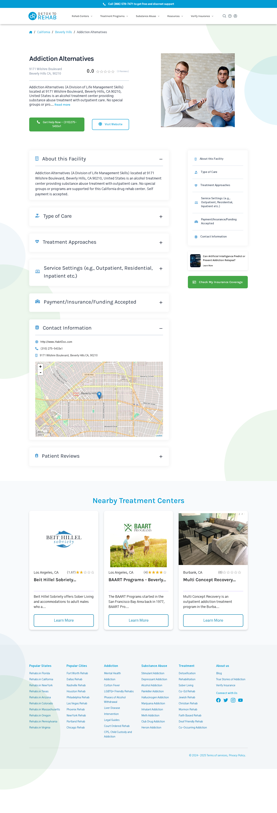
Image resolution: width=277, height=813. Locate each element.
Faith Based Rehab (190, 715)
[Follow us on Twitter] (225, 700)
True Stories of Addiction (230, 679)
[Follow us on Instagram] (233, 700)
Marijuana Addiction (153, 703)
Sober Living (186, 685)
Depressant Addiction (154, 679)
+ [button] (40, 366)
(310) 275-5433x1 (52, 348)
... (60, 104)
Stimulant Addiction (152, 673)
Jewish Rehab (187, 697)
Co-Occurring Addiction (193, 727)
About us (222, 665)
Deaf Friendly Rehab (191, 721)
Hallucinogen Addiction (155, 697)
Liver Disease (112, 708)
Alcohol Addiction (151, 685)
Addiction (111, 665)
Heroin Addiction (151, 727)
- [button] (40, 372)
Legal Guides (111, 720)
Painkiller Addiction (152, 691)
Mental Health (112, 673)
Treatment (186, 665)
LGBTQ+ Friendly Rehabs (119, 691)
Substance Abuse (154, 665)
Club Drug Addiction (153, 721)
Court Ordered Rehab (117, 726)
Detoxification (187, 673)
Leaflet (159, 435)
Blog (219, 673)
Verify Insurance (225, 685)
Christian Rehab (188, 703)
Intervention (111, 714)
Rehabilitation (187, 679)
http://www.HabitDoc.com (56, 342)
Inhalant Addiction (152, 709)
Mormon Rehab (188, 709)
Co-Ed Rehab (187, 691)
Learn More (64, 620)
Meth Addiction (150, 715)
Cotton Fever (112, 685)
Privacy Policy (237, 755)
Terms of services (217, 755)
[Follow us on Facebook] (218, 700)
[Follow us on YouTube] (240, 700)
